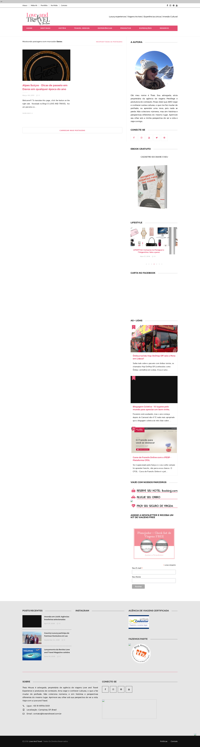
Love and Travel (35, 741)
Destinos (45, 28)
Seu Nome (136, 577)
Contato (64, 5)
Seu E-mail (137, 568)
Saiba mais (26, 113)
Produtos (125, 28)
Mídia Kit (34, 5)
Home (29, 28)
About (24, 5)
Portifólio (44, 5)
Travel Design (82, 28)
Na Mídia (54, 5)
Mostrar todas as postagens (109, 42)
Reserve (164, 28)
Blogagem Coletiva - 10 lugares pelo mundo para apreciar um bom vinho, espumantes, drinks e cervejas (151, 409)
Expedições (145, 28)
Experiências (105, 28)
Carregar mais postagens (72, 130)
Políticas (163, 741)
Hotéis (62, 28)
